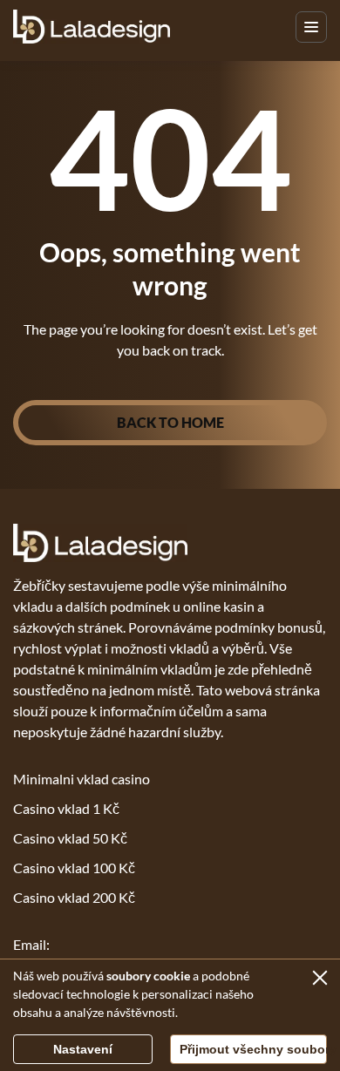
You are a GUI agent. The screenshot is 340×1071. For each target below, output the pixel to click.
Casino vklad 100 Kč (74, 867)
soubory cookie (148, 975)
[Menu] (311, 27)
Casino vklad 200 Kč (74, 897)
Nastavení (82, 1049)
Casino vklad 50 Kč (70, 838)
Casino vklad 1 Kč (66, 808)
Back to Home (170, 422)
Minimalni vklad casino (81, 778)
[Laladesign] (91, 27)
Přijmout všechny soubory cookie (253, 1049)
